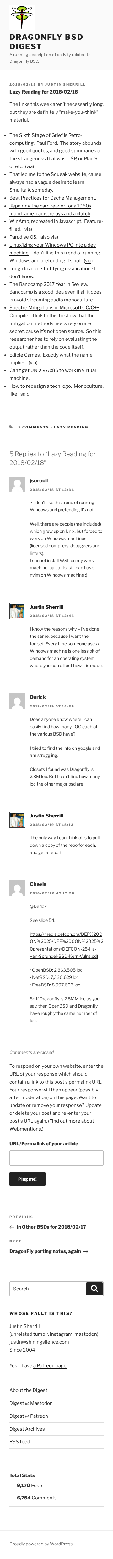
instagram (61, 1334)
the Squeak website (64, 174)
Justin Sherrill (65, 84)
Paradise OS (22, 237)
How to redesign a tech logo (40, 386)
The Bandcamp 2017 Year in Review (48, 284)
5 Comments (34, 427)
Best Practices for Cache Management (52, 198)
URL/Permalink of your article (43, 1144)
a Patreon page (50, 1366)
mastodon (85, 1334)
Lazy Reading (71, 427)
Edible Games (24, 355)
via (29, 166)
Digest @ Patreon (28, 1416)
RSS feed (19, 1442)
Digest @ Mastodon (31, 1403)
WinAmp (19, 221)
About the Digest (28, 1390)
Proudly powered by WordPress (41, 1543)
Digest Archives (27, 1429)
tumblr (40, 1334)
